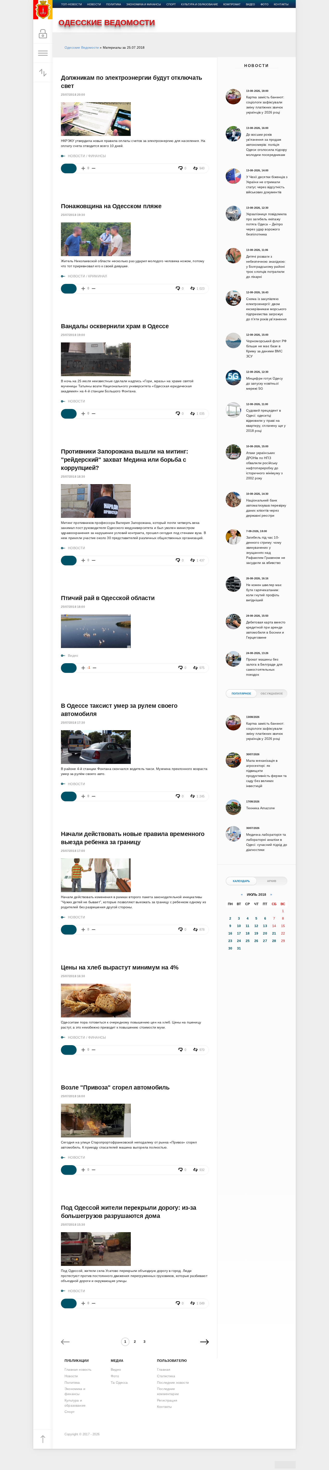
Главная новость (78, 1369)
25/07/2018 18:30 (73, 476)
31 (239, 948)
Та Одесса (119, 1382)
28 (274, 941)
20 (265, 933)
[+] (83, 168)
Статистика (166, 1376)
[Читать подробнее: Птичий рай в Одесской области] (69, 668)
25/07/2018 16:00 (73, 1096)
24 (239, 941)
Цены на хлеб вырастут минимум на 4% (119, 967)
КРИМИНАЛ (97, 276)
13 (265, 926)
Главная (163, 1369)
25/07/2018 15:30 (73, 1224)
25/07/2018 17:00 (73, 851)
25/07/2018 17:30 (73, 722)
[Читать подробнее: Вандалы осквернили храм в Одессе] (69, 414)
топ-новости (71, 4)
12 (256, 926)
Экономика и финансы (143, 4)
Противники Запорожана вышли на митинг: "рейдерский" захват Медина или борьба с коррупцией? (124, 459)
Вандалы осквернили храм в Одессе (115, 326)
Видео (250, 4)
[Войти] (43, 34)
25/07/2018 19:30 (73, 215)
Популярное (241, 693)
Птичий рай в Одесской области (108, 598)
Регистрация (167, 1400)
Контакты (281, 4)
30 (230, 948)
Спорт (171, 4)
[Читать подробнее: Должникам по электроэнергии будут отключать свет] (69, 168)
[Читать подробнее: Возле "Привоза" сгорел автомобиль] (69, 1170)
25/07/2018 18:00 (73, 606)
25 (248, 941)
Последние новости (173, 1382)
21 (274, 933)
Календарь (241, 881)
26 (256, 941)
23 (230, 941)
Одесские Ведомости (82, 47)
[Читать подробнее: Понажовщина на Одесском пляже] (69, 289)
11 (247, 926)
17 (239, 933)
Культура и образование (199, 4)
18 (248, 933)
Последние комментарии (168, 1391)
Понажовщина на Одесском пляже (111, 206)
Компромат (232, 4)
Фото (265, 4)
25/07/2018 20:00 (73, 94)
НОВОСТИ (76, 156)
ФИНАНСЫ (97, 156)
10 (239, 926)
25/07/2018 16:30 (73, 976)
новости (94, 4)
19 (256, 933)
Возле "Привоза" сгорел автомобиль (115, 1087)
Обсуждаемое (272, 693)
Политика (113, 4)
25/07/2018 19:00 (73, 335)
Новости (256, 66)
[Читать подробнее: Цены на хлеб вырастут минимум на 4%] (69, 1050)
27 (265, 941)
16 (230, 933)
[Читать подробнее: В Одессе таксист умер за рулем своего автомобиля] (69, 796)
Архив (271, 881)
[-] (93, 168)
